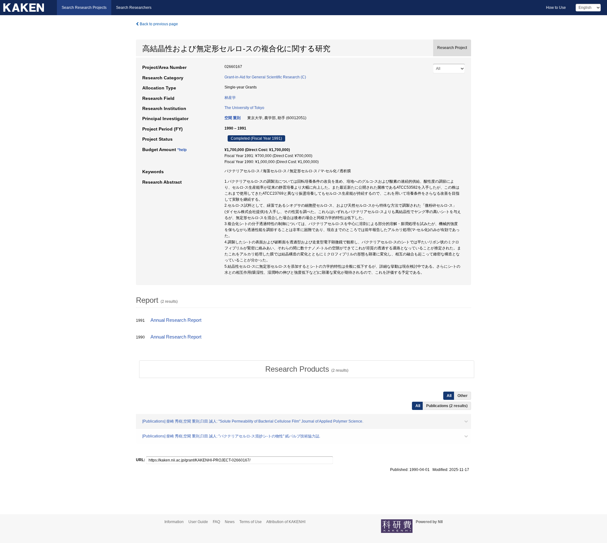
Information (174, 522)
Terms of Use (250, 522)
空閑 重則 (232, 118)
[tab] (306, 369)
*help (182, 150)
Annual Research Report (175, 320)
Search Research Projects (84, 7)
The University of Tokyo (244, 108)
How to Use (556, 7)
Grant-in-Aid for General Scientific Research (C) (265, 77)
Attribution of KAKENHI (285, 522)
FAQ (216, 522)
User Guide (198, 522)
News (230, 522)
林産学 (230, 97)
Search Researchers (133, 7)
